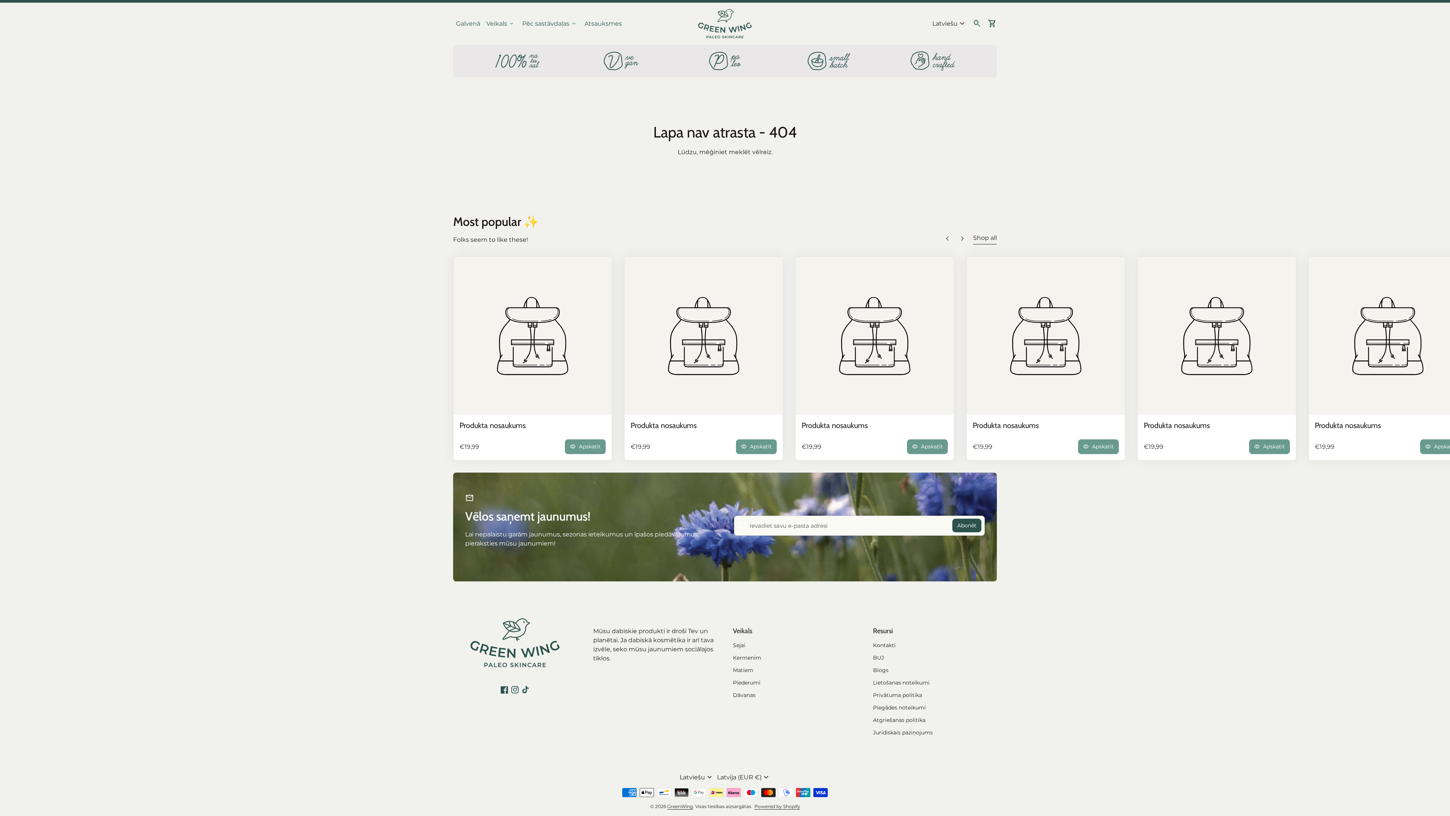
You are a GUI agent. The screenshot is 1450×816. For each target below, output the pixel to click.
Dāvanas (744, 695)
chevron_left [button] (947, 238)
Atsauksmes (603, 23)
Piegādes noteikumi (899, 707)
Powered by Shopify (777, 806)
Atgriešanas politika (899, 720)
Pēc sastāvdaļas (549, 24)
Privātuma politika (897, 695)
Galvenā (468, 23)
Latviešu (949, 23)
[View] (533, 336)
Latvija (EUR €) (744, 777)
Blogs (881, 670)
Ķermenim (747, 657)
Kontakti (884, 645)
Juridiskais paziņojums (903, 732)
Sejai (739, 645)
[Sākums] (725, 23)
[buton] (949, 23)
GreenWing (680, 806)
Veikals (500, 24)
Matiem (743, 670)
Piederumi (746, 682)
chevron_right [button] (962, 238)
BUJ (878, 657)
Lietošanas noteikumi (901, 682)
